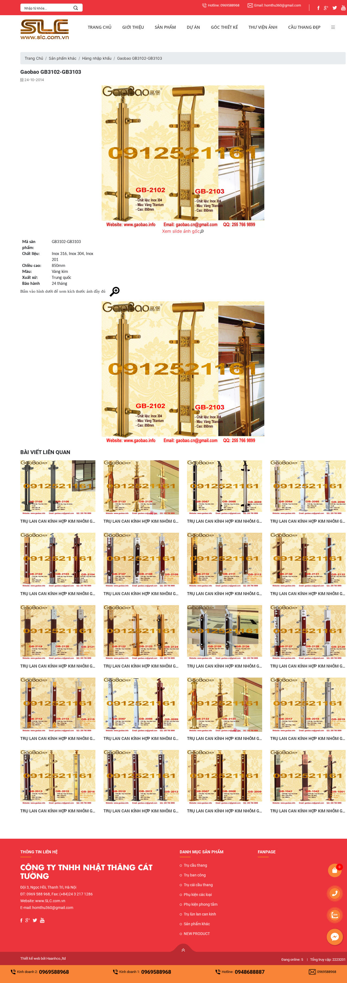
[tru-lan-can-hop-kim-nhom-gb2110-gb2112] (224, 560)
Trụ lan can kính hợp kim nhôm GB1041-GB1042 (308, 810)
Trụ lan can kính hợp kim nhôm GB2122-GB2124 (141, 665)
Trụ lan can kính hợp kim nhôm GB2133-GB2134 (141, 521)
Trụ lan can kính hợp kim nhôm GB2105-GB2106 (58, 521)
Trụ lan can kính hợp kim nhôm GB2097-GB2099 (141, 738)
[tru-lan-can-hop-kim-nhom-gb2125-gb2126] (224, 632)
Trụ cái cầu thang (198, 885)
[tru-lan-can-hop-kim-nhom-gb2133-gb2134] (141, 487)
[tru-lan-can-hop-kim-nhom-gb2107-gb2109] (141, 560)
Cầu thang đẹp (304, 27)
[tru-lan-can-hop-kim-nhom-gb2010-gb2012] (141, 777)
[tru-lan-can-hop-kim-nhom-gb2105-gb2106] (58, 487)
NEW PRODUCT (197, 933)
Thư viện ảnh (263, 27)
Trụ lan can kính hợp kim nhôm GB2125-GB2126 (224, 665)
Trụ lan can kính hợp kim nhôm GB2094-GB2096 (308, 521)
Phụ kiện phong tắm (200, 904)
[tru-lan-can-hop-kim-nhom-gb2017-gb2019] (308, 705)
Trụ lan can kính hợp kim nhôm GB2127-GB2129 (308, 665)
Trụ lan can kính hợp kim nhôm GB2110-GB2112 (224, 593)
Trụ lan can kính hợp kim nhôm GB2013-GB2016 (58, 810)
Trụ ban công (195, 875)
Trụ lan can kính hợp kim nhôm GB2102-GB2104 (58, 593)
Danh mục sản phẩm (201, 852)
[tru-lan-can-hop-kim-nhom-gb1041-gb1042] (308, 777)
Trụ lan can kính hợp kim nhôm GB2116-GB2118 (58, 738)
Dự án (193, 27)
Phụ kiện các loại (198, 894)
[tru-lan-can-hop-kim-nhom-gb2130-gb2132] (308, 560)
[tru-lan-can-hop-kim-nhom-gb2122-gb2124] (141, 632)
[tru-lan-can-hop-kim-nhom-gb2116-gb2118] (58, 705)
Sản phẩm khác (62, 58)
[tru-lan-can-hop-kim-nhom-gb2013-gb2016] (58, 777)
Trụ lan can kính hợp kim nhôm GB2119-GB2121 (58, 665)
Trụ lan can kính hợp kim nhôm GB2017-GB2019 (308, 738)
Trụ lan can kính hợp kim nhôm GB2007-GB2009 (224, 810)
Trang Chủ (99, 27)
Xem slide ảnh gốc (181, 231)
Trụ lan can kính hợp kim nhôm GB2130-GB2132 (308, 593)
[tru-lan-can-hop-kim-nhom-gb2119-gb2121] (58, 632)
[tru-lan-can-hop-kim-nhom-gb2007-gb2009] (224, 777)
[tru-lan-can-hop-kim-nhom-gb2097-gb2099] (141, 705)
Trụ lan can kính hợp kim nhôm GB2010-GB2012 (141, 810)
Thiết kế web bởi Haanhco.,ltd (43, 958)
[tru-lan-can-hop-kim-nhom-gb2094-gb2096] (308, 487)
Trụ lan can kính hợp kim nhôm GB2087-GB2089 (224, 521)
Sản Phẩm (165, 27)
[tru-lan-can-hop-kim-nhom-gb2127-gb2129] (308, 632)
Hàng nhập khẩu (96, 58)
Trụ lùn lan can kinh (200, 914)
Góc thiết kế (224, 27)
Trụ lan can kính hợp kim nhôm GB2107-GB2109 (141, 593)
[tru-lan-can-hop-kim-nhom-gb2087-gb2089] (224, 487)
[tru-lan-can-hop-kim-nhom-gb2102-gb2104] (58, 560)
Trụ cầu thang (195, 865)
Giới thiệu (133, 27)
